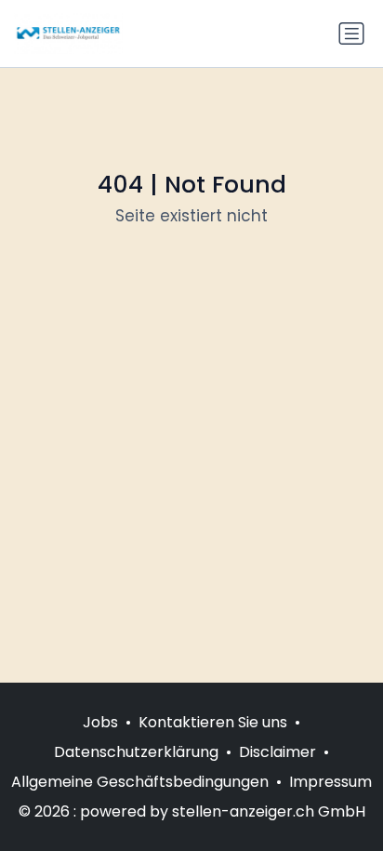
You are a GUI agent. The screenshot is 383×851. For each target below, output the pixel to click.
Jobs (100, 722)
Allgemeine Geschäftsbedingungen (140, 781)
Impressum (330, 781)
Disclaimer (277, 752)
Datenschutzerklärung (136, 752)
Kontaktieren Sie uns (213, 722)
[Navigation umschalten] (351, 33)
